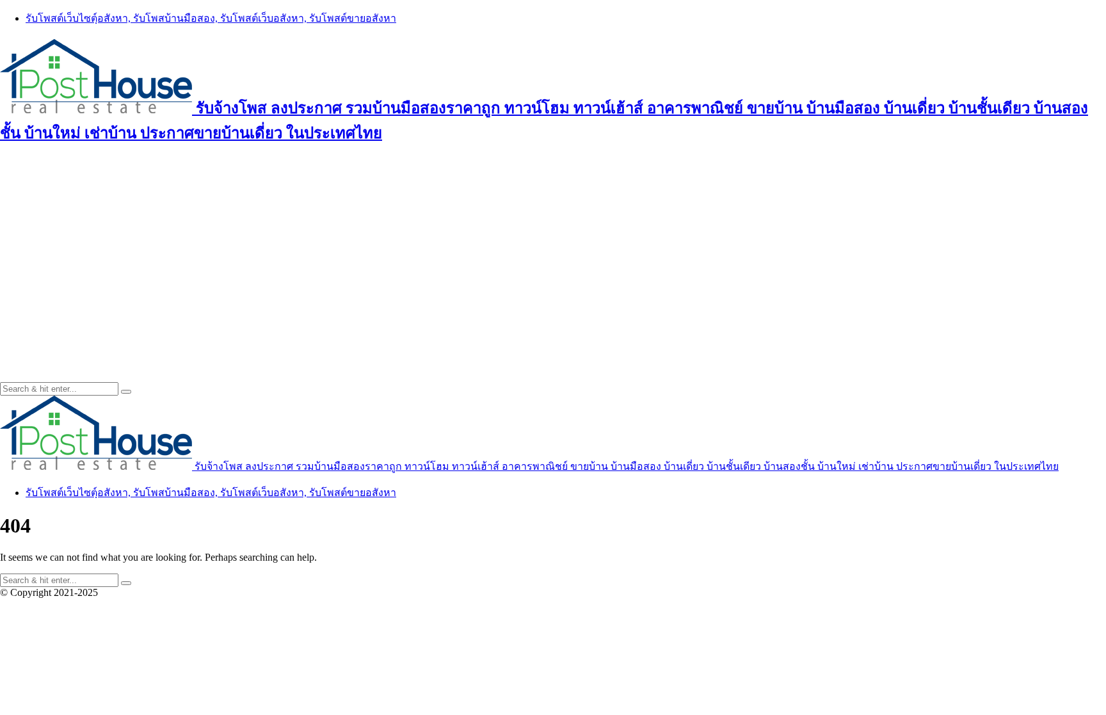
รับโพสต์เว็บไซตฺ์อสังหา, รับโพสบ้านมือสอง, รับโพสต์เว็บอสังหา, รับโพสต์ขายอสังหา (211, 18)
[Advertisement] (553, 247)
